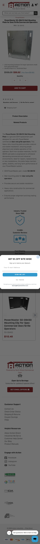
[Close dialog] (38, 257)
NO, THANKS (20, 280)
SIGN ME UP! (20, 274)
